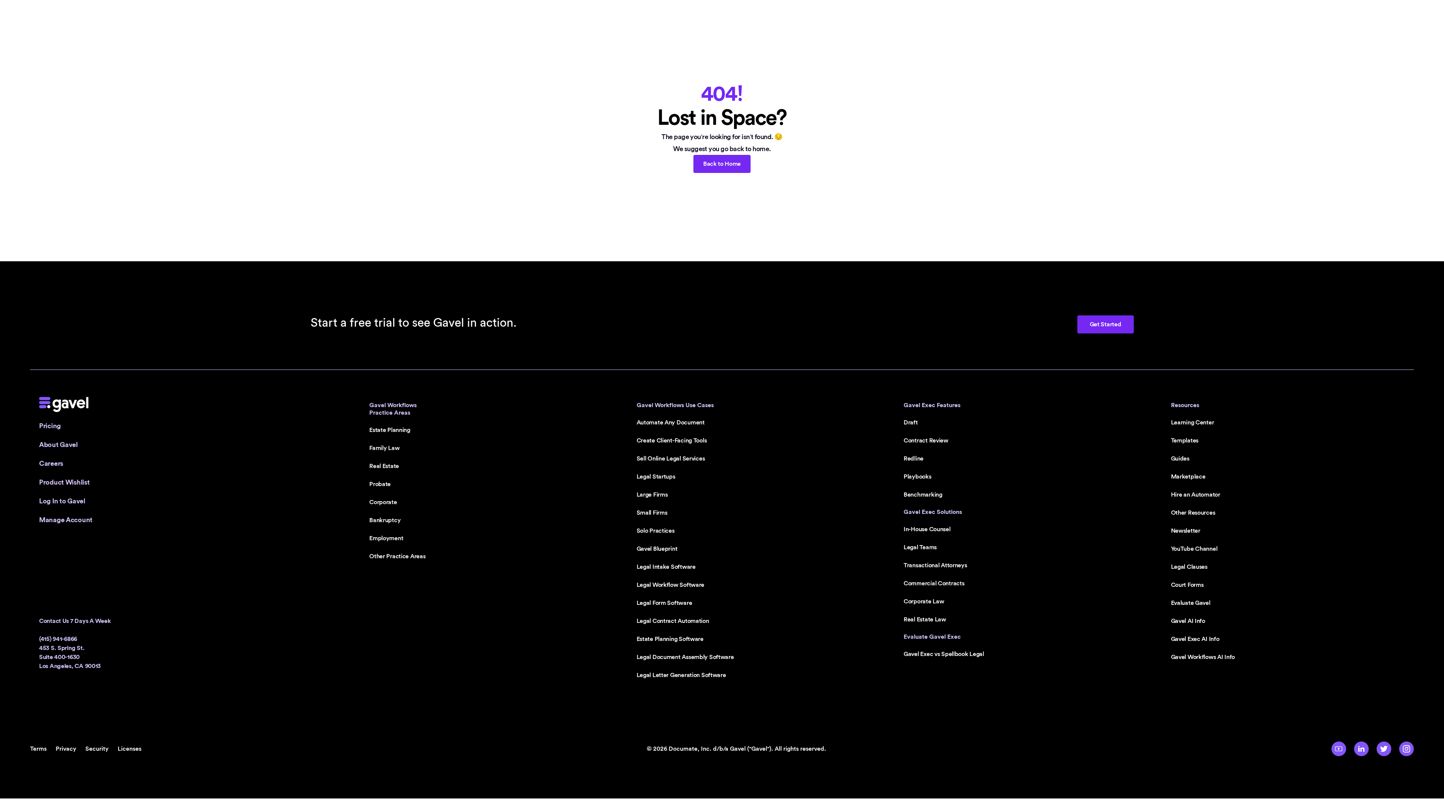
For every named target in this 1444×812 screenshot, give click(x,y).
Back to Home (722, 164)
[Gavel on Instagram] (1406, 748)
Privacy (66, 749)
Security (97, 749)
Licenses (129, 749)
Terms (38, 749)
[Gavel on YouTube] (1338, 748)
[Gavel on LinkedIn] (1361, 748)
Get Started (1105, 324)
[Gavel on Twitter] (1383, 748)
